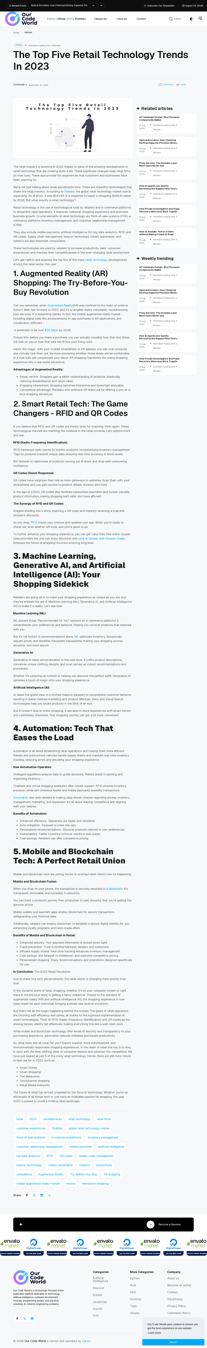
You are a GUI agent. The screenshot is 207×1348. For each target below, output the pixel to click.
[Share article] (49, 1195)
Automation (20, 797)
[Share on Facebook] (27, 1195)
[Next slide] (101, 5)
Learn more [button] (154, 1332)
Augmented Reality (60, 305)
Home (16, 32)
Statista (69, 191)
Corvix (86, 1341)
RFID (34, 522)
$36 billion (51, 330)
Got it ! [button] (173, 1342)
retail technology (96, 260)
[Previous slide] (93, 5)
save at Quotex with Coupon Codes (101, 538)
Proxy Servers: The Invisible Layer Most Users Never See (61, 5)
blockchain (116, 889)
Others (19, 45)
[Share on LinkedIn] (41, 1195)
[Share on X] (34, 1195)
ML (76, 636)
